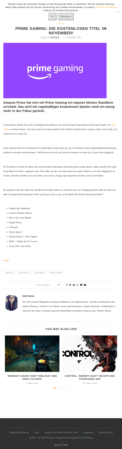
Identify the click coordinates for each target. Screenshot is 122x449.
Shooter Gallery (106, 432)
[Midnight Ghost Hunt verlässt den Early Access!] (32, 353)
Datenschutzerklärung (19, 432)
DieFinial (55, 37)
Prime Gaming (56, 273)
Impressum (88, 432)
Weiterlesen (65, 16)
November (39, 273)
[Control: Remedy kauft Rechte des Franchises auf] (90, 353)
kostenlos (24, 273)
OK (52, 16)
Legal (36, 432)
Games (61, 23)
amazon (9, 273)
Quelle (6, 260)
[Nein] (118, 11)
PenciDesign (87, 437)
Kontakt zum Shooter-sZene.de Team (61, 432)
